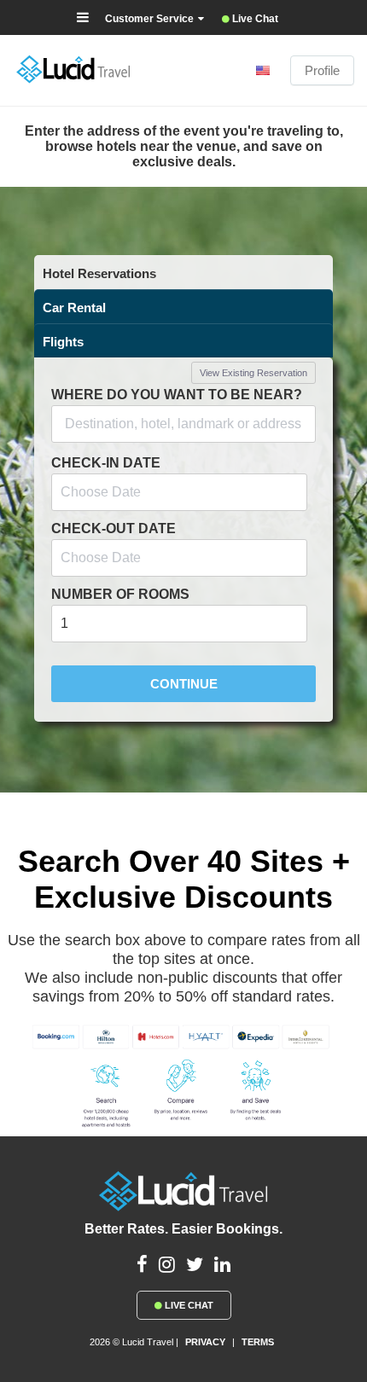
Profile (322, 70)
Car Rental (74, 307)
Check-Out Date (113, 528)
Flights (63, 341)
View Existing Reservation (253, 373)
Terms (258, 1342)
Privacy (205, 1342)
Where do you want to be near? (176, 394)
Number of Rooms (120, 594)
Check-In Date (105, 463)
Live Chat (187, 1305)
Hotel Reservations (99, 273)
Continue (184, 683)
